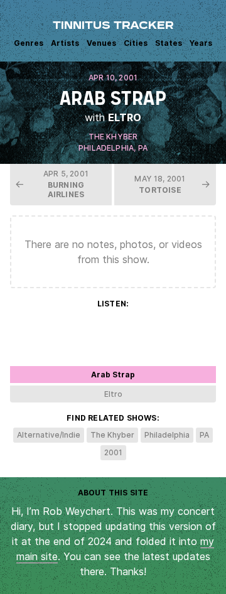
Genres (28, 43)
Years (201, 43)
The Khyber (113, 136)
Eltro (124, 117)
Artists (65, 43)
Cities (136, 43)
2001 (113, 452)
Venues (101, 43)
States (168, 43)
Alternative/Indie (48, 435)
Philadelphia (106, 148)
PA (143, 148)
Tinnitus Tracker (113, 26)
